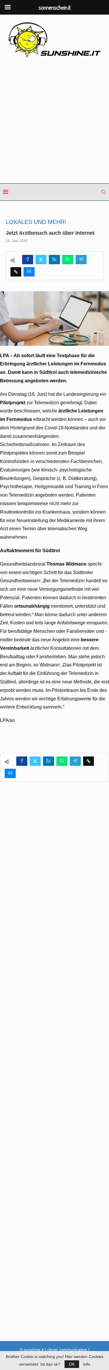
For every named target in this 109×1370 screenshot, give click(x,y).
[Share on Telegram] (81, 259)
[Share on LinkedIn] (54, 259)
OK (72, 1364)
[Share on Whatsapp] (67, 259)
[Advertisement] (54, 121)
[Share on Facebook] (27, 259)
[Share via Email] (29, 272)
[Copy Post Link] (15, 272)
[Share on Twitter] (41, 259)
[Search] (103, 192)
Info (86, 1364)
